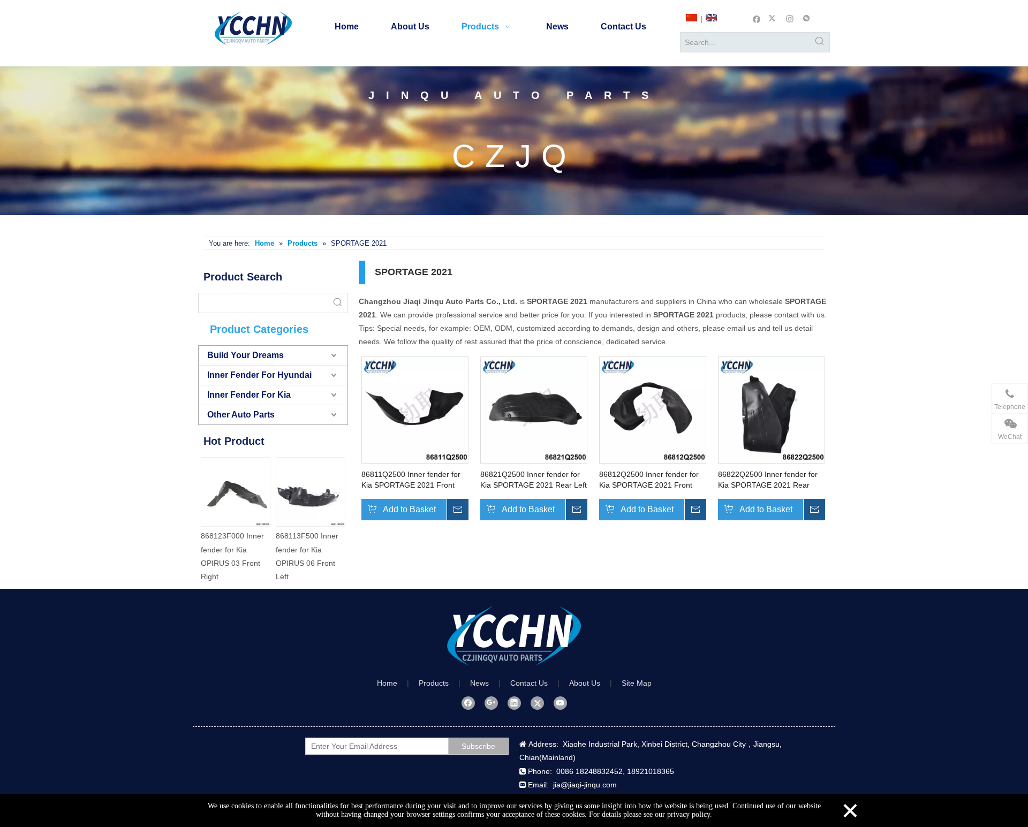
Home (387, 683)
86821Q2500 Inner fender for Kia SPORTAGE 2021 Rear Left (533, 479)
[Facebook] (757, 18)
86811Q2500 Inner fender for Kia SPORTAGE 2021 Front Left (410, 480)
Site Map (637, 683)
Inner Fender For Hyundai (259, 375)
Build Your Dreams (245, 355)
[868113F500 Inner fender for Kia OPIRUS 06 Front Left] (283, 492)
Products (434, 683)
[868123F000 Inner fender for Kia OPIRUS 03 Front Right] (208, 492)
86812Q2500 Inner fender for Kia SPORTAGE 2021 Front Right (649, 480)
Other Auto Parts (241, 414)
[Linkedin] (514, 703)
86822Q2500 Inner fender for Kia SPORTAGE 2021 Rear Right (768, 480)
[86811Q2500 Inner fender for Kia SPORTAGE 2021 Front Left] (415, 409)
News (479, 683)
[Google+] (491, 703)
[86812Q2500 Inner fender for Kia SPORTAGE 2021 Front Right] (653, 409)
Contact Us (529, 683)
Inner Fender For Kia (249, 394)
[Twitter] (773, 18)
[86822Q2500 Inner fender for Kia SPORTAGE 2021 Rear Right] (772, 409)
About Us (584, 683)
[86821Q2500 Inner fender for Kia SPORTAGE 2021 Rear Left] (534, 409)
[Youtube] (560, 703)
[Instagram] (790, 18)
